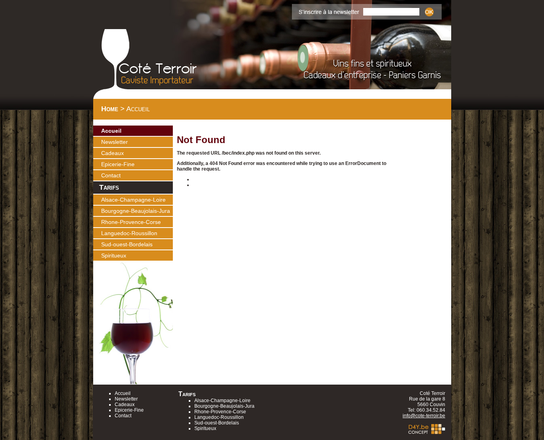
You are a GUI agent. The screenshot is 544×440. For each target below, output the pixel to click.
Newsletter (114, 142)
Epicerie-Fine (118, 164)
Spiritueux (113, 255)
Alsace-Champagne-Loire (133, 199)
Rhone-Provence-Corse (131, 222)
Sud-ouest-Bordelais (127, 244)
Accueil (111, 131)
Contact (111, 175)
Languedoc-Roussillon (129, 233)
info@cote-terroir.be (424, 415)
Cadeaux (112, 153)
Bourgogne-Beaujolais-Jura (135, 211)
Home (109, 109)
